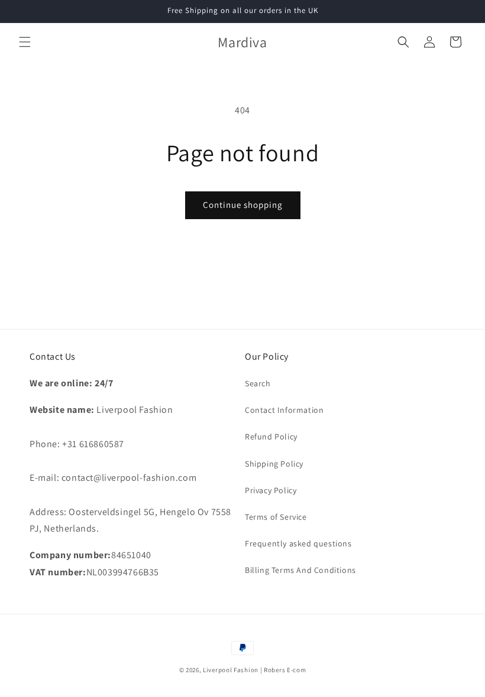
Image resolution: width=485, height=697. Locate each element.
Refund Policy (271, 436)
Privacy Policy (270, 490)
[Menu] (25, 42)
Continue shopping (243, 204)
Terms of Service (276, 517)
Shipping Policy (274, 463)
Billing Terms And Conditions (300, 570)
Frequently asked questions (298, 543)
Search (258, 383)
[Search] (403, 42)
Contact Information (284, 410)
